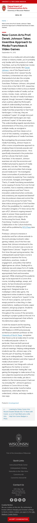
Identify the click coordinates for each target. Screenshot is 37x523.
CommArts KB (18, 475)
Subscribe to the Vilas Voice (18, 471)
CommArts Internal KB (18, 478)
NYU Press (26, 227)
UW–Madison (14, 2)
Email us (18, 495)
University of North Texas (12, 335)
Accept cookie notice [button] (18, 519)
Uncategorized (14, 403)
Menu (17, 15)
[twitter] (20, 500)
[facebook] (11, 500)
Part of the (19, 453)
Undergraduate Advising (18, 468)
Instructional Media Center (18, 465)
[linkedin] (24, 500)
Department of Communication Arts (17, 7)
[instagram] (15, 500)
